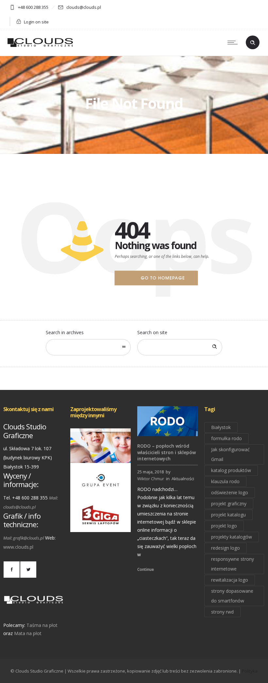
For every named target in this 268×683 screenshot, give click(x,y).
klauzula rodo (225, 481)
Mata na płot (28, 633)
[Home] (40, 47)
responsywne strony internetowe (232, 564)
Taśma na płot (42, 625)
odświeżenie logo (229, 492)
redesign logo (225, 548)
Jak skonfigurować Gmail (230, 454)
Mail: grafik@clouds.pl (23, 538)
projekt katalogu (228, 515)
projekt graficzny (228, 503)
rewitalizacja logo (229, 580)
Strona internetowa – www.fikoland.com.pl (112, 453)
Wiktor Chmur (150, 479)
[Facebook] (11, 569)
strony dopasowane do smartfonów (232, 596)
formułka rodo (226, 438)
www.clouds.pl (18, 547)
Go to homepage (163, 278)
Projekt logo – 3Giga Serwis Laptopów (100, 523)
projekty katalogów (231, 537)
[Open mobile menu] (234, 42)
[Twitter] (28, 569)
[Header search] (252, 42)
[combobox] (88, 347)
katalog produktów (231, 470)
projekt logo (224, 526)
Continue (145, 569)
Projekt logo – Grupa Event (100, 488)
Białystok (221, 427)
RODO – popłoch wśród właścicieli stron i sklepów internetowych (166, 452)
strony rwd (222, 612)
